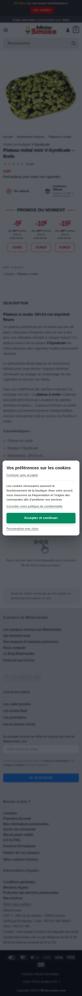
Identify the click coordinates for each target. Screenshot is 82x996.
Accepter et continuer (41, 518)
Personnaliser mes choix (22, 528)
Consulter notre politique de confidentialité (34, 506)
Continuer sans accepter (22, 475)
